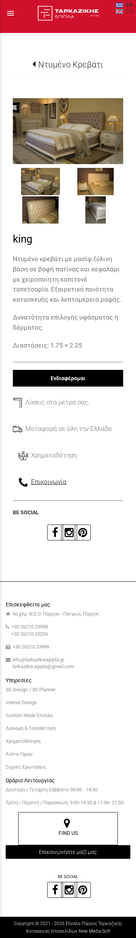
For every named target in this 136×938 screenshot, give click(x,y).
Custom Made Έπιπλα (29, 715)
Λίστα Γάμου (19, 754)
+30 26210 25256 (29, 634)
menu (10, 13)
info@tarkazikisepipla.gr (38, 659)
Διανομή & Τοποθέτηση (31, 728)
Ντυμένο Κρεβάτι (70, 64)
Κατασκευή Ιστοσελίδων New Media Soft (68, 931)
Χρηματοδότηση (23, 741)
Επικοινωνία (48, 481)
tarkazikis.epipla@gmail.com (43, 666)
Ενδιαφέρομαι (68, 378)
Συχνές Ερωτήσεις (26, 767)
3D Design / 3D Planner (31, 689)
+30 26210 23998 (29, 627)
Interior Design (21, 702)
